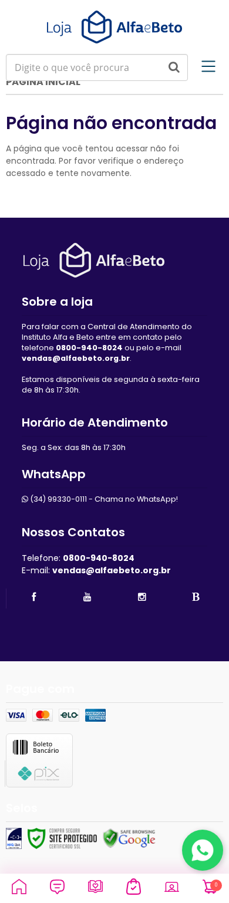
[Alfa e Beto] (114, 27)
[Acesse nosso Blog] (196, 597)
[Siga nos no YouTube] (87, 597)
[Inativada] (14, 838)
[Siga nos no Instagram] (142, 597)
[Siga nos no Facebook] (33, 597)
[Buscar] (174, 67)
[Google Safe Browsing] (129, 838)
